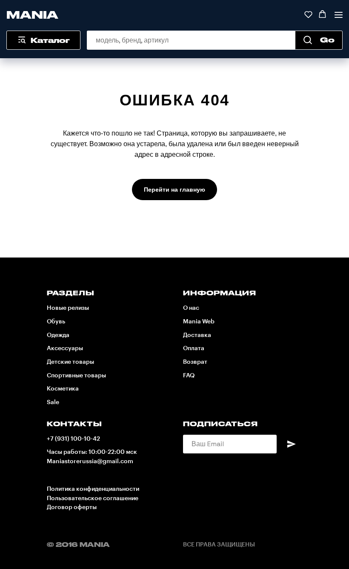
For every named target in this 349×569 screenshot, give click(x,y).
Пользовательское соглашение (92, 498)
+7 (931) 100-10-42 (73, 439)
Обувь (56, 322)
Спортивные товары (76, 376)
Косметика (63, 389)
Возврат (195, 362)
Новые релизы (68, 308)
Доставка (197, 335)
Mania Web (199, 322)
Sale (53, 402)
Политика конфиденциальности (93, 489)
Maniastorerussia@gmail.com (90, 461)
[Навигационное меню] (339, 14)
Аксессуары (65, 348)
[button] (308, 14)
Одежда (58, 335)
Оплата (193, 348)
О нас (191, 308)
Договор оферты (72, 507)
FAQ (189, 376)
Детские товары (70, 362)
